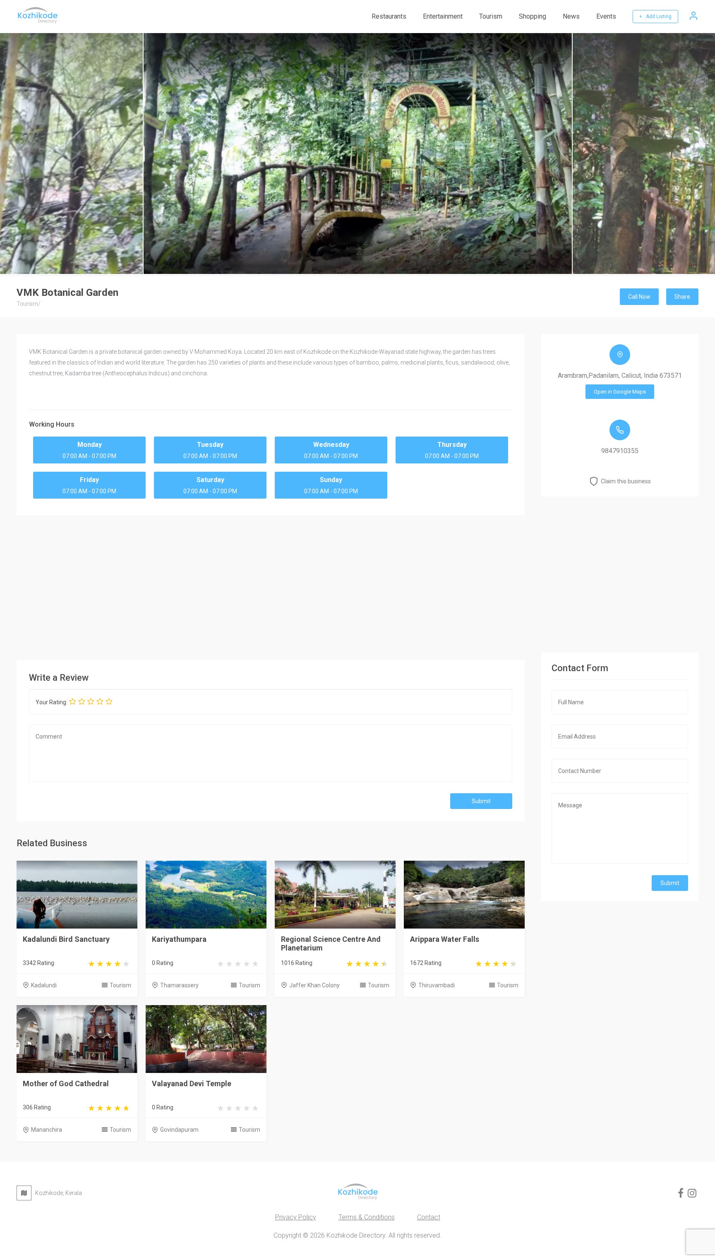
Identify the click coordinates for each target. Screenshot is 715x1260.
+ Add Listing (655, 16)
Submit (481, 801)
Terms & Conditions (366, 1217)
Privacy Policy (295, 1217)
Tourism (490, 16)
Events (606, 16)
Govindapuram (179, 1129)
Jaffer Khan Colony (314, 985)
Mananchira (46, 1129)
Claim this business (626, 481)
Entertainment (443, 16)
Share (682, 296)
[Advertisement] (270, 585)
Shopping (532, 16)
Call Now (639, 296)
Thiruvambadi (436, 985)
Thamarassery (179, 985)
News (571, 16)
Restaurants (389, 16)
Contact (428, 1217)
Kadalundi (44, 985)
